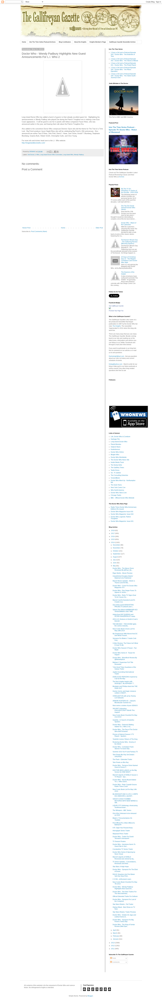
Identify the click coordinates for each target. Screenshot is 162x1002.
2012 (113, 946)
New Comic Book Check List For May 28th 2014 (124, 630)
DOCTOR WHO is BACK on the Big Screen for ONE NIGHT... (125, 771)
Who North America (117, 490)
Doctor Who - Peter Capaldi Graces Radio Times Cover (125, 785)
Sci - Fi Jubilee (116, 473)
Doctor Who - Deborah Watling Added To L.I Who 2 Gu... (123, 725)
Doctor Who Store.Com (119, 493)
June (115, 563)
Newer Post (26, 228)
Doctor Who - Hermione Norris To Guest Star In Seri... (124, 845)
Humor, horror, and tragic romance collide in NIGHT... (124, 692)
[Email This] (48, 151)
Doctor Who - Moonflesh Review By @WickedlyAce (125, 658)
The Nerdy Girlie (116, 465)
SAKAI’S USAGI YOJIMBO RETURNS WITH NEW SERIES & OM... (125, 801)
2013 (113, 943)
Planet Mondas (116, 444)
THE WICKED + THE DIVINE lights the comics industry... (124, 625)
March (115, 933)
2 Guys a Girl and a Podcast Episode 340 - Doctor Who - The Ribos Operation (123, 69)
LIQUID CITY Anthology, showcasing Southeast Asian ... (125, 806)
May (114, 566)
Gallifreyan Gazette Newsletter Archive (122, 42)
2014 (113, 542)
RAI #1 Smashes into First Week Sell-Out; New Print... (124, 875)
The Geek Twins (116, 485)
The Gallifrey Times (117, 467)
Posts (114, 958)
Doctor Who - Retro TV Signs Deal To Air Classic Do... (124, 596)
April (114, 930)
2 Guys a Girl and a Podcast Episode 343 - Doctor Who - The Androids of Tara (123, 54)
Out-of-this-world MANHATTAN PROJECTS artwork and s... (123, 606)
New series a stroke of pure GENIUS (125, 705)
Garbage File (115, 439)
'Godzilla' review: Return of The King (125, 739)
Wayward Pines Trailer (120, 834)
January (116, 939)
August (115, 557)
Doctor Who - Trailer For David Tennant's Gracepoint (123, 837)
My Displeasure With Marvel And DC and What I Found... (125, 634)
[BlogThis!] (50, 151)
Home (24, 42)
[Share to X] (53, 151)
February (116, 936)
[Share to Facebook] (55, 151)
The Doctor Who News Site (120, 460)
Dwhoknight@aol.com (116, 356)
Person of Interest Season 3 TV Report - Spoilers (123, 735)
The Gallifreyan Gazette (116, 306)
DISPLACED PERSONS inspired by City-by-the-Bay (125, 678)
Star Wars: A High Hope (121, 866)
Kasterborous (115, 449)
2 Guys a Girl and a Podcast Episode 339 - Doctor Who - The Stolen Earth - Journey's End (123, 75)
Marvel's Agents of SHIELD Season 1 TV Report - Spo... (125, 776)
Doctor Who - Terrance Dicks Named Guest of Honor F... (125, 766)
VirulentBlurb (115, 478)
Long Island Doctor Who (119, 442)
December (116, 545)
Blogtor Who (115, 455)
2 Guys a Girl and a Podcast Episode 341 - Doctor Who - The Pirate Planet (123, 64)
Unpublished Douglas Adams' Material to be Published (123, 577)
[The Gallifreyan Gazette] (110, 308)
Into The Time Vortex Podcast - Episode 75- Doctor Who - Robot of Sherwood (123, 129)
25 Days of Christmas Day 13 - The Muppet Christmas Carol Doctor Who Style (129, 259)
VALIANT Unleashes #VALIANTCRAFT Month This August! (124, 710)
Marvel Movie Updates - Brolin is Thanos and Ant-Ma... (124, 582)
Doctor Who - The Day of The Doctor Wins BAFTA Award (125, 730)
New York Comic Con (118, 487)
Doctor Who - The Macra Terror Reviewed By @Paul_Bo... (123, 569)
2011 (113, 949)
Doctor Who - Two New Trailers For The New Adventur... (125, 892)
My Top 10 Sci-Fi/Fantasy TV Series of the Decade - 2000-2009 (129, 190)
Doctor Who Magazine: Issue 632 (122, 514)
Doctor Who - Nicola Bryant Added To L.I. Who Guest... (124, 780)
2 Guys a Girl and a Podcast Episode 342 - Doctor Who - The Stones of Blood (124, 60)
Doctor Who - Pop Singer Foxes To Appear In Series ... (124, 591)
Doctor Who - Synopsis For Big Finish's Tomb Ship (123, 920)
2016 (113, 536)
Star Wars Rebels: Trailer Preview (124, 912)
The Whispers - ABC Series (122, 810)
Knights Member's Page (98, 42)
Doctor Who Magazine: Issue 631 (122, 521)
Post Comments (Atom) (39, 231)
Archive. (122, 177)
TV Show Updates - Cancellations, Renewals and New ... (124, 862)
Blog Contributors (65, 42)
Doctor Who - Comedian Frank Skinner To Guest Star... (123, 748)
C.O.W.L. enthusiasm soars (122, 879)
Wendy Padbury (79, 154)
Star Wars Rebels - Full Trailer (123, 904)
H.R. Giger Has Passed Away (123, 828)
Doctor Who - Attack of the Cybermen (128, 224)
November (116, 548)
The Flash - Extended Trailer (122, 759)
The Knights (117, 326)
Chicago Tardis (116, 495)
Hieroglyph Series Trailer (121, 831)
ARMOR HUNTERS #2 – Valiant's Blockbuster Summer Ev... (124, 701)
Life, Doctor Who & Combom (120, 436)
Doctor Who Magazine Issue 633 (122, 511)
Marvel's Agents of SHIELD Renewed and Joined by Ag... (124, 858)
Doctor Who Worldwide (119, 457)
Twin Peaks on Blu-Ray (121, 762)
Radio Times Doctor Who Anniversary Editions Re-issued (123, 508)
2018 (113, 530)
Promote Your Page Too (116, 310)
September (117, 554)
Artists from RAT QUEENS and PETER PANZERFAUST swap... (124, 615)
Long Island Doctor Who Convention (51, 154)
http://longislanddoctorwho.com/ (33, 143)
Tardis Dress (115, 470)
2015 (113, 539)
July (114, 560)
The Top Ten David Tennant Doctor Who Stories (128, 207)
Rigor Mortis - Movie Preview (122, 573)
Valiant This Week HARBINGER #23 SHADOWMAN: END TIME (125, 610)
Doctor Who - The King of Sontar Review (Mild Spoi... (124, 925)
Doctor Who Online (117, 452)
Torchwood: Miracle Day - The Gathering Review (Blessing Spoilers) (129, 241)
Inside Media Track (117, 462)
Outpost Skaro (115, 447)
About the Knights (80, 42)
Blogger (90, 996)
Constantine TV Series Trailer (123, 849)
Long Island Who (68, 154)
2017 (113, 533)
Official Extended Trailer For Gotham (125, 896)
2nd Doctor (31, 154)
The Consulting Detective (119, 475)
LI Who (37, 154)
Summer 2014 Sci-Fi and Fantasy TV (125, 752)
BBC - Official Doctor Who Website (122, 498)
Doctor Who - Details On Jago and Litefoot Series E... (124, 916)
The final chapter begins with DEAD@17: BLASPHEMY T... (124, 682)
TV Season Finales (119, 841)
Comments (116, 962)
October (116, 551)
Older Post (99, 228)
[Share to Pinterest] (57, 151)
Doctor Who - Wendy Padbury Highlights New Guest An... (123, 888)
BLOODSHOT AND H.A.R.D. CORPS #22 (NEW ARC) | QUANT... (125, 795)
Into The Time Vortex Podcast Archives (42, 42)
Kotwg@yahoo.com (115, 364)
